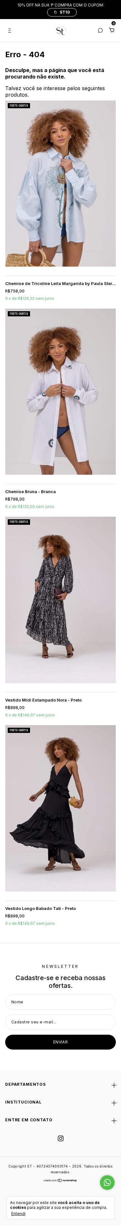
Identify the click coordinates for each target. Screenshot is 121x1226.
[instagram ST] (60, 1138)
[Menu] (10, 30)
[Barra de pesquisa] (100, 30)
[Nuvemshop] (60, 1180)
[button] (62, 12)
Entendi (18, 1213)
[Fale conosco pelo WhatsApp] (107, 1182)
